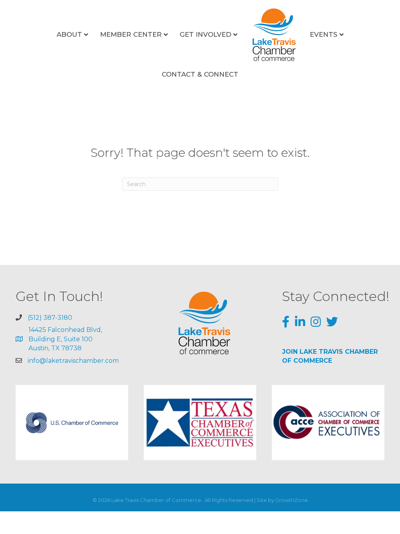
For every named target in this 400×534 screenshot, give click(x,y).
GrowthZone (291, 500)
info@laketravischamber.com (73, 360)
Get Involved (205, 34)
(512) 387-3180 (50, 317)
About (69, 34)
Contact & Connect (200, 74)
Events (324, 34)
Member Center (131, 34)
